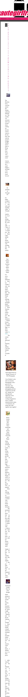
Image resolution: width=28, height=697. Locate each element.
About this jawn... (17, 18)
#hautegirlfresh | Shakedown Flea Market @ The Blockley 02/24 (8, 57)
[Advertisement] (16, 43)
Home (10, 18)
